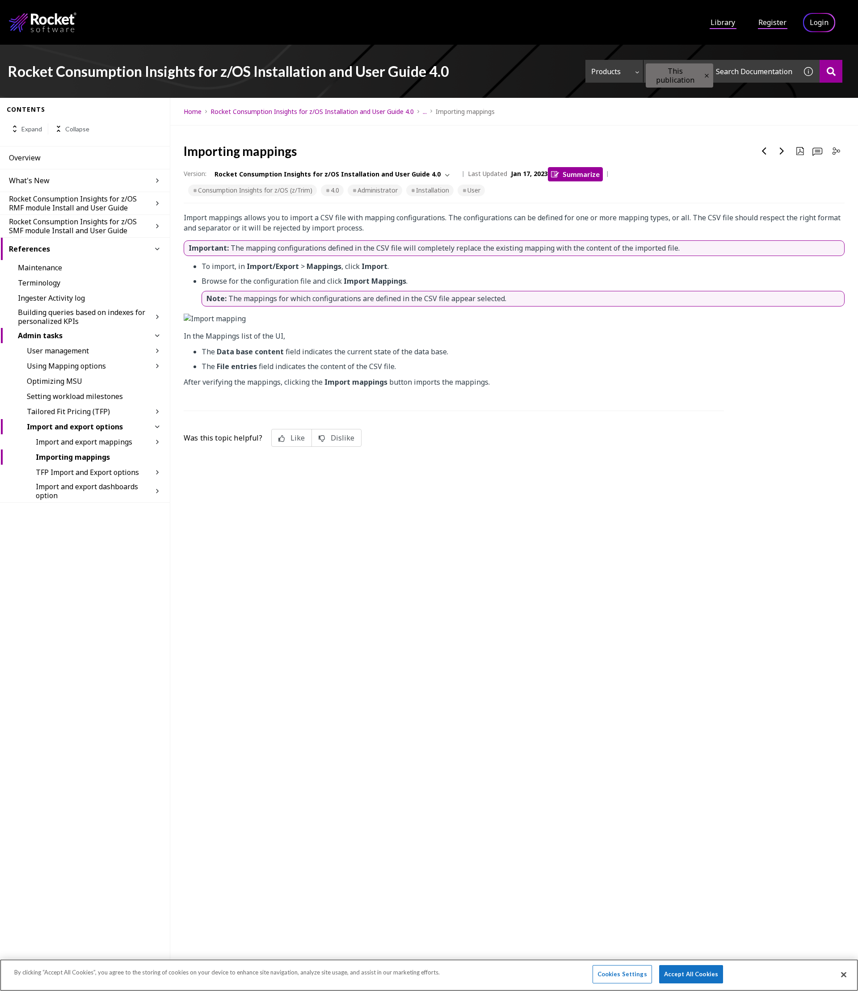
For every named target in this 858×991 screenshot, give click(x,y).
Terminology (39, 283)
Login (819, 22)
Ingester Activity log (51, 298)
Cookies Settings (622, 974)
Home (193, 111)
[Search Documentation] (831, 71)
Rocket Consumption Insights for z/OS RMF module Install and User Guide (73, 203)
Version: (195, 173)
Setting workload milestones (75, 396)
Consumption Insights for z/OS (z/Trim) (255, 190)
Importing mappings (73, 457)
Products (606, 71)
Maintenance (40, 268)
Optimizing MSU (54, 381)
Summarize (581, 174)
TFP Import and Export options (87, 472)
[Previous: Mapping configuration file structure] (764, 151)
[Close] (844, 974)
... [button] (425, 111)
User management (58, 351)
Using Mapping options (66, 366)
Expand (31, 129)
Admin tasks (40, 335)
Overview (25, 158)
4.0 (335, 190)
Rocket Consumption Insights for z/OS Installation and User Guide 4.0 (312, 111)
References (29, 249)
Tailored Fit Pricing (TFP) (68, 411)
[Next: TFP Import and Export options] (782, 151)
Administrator (378, 190)
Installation (432, 190)
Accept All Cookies (691, 974)
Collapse (77, 129)
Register (772, 22)
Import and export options (75, 427)
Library (723, 22)
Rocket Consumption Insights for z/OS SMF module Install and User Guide (73, 226)
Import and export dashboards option (87, 491)
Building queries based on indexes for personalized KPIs (81, 317)
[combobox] (720, 71)
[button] (706, 75)
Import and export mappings (84, 442)
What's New (29, 180)
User (473, 190)
